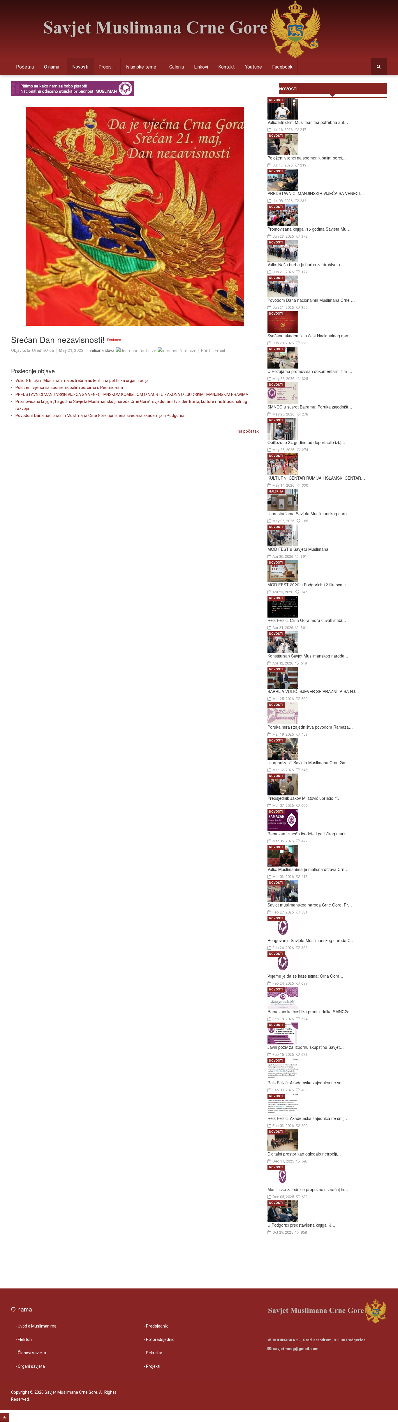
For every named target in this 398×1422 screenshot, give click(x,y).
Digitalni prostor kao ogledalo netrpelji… (304, 1154)
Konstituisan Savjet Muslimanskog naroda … (308, 656)
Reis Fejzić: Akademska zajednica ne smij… (307, 1083)
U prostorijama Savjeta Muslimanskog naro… (309, 513)
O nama (51, 67)
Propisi (105, 67)
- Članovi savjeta (30, 1353)
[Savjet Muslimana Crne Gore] (182, 29)
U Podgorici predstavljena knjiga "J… (301, 1225)
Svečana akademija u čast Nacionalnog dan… (309, 336)
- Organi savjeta (30, 1366)
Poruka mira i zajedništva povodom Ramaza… (310, 727)
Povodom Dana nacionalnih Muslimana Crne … (311, 300)
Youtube (253, 67)
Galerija (176, 67)
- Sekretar (153, 1353)
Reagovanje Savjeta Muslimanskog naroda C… (311, 940)
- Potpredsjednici (159, 1339)
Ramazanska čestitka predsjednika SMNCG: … (310, 1011)
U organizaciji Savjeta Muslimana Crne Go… (308, 762)
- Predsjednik (156, 1326)
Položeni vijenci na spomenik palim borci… (306, 158)
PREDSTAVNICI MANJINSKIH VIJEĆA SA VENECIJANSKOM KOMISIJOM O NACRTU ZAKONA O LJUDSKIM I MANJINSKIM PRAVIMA (131, 394)
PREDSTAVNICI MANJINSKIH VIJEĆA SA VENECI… (315, 193)
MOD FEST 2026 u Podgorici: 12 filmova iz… (309, 585)
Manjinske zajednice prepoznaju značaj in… (307, 1189)
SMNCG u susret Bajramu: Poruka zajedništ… (309, 407)
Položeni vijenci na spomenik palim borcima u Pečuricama (69, 387)
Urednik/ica (43, 350)
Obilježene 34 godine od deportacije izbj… (306, 442)
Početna (25, 67)
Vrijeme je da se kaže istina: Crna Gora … (306, 976)
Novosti (80, 67)
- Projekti (152, 1366)
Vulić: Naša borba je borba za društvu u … (306, 264)
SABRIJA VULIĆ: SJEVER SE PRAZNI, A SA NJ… (313, 691)
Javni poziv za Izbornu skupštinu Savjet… (305, 1047)
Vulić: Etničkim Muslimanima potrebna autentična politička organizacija (82, 380)
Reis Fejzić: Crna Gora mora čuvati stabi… (306, 620)
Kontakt (226, 67)
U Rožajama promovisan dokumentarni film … (309, 371)
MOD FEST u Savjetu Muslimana (297, 549)
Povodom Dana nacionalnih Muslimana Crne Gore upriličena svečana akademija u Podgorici (99, 415)
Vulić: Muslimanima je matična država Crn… (307, 869)
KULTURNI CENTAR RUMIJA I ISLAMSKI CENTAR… (316, 478)
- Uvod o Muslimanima (36, 1326)
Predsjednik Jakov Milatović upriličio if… (304, 798)
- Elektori (23, 1339)
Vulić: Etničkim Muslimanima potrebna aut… (307, 122)
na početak (248, 431)
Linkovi (201, 67)
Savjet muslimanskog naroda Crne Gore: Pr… (309, 905)
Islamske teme (141, 67)
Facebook (282, 67)
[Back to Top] (4, 1417)
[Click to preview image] (135, 216)
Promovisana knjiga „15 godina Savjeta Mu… (309, 229)
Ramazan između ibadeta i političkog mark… (308, 834)
